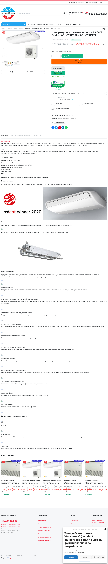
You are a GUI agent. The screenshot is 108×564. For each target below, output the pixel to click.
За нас (60, 24)
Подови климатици (44, 531)
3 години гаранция (59, 122)
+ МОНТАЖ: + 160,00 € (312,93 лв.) (61, 51)
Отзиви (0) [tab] (37, 135)
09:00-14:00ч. (99, 2)
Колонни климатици (44, 537)
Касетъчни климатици (45, 534)
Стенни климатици (44, 524)
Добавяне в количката (73, 56)
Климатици (40, 24)
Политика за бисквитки (84, 561)
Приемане (71, 557)
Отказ (85, 557)
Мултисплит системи (44, 541)
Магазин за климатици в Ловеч (10, 527)
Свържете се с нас (77, 100)
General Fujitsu (62, 118)
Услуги (51, 24)
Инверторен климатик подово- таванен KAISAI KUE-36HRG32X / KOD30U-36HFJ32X (10, 482)
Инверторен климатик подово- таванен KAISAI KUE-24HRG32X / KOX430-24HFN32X (73, 482)
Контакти (68, 24)
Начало (32, 24)
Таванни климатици (18, 28)
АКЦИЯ (77, 24)
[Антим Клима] (8, 13)
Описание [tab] (4, 135)
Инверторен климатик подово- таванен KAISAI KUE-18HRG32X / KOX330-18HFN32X (94, 482)
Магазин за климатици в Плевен (11, 525)
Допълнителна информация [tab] (20, 135)
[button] (104, 529)
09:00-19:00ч (88, 2)
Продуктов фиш (58, 68)
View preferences (98, 557)
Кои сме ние (74, 520)
